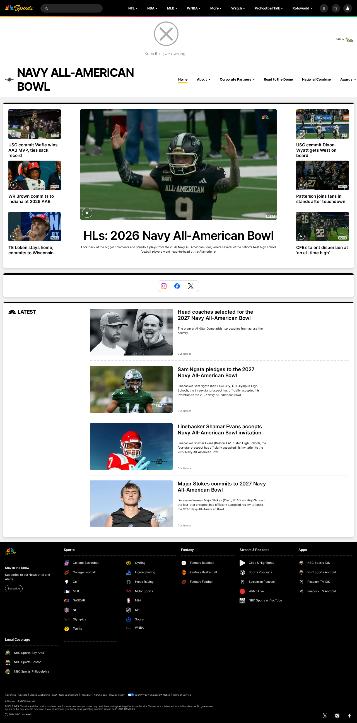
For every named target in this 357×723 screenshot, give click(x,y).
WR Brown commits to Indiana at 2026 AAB (31, 199)
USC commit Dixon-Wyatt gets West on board (316, 150)
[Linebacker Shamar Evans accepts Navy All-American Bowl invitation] (131, 446)
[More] (324, 8)
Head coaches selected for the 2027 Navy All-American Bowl (215, 315)
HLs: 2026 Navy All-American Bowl (178, 235)
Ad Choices (100, 694)
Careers (22, 694)
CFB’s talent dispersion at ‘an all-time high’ (322, 250)
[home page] (19, 8)
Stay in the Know (17, 568)
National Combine (316, 79)
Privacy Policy (117, 694)
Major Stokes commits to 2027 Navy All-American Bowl (222, 486)
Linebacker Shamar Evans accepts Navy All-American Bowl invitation (220, 429)
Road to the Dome (278, 79)
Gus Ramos (184, 353)
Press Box (86, 694)
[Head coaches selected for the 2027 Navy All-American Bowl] (131, 332)
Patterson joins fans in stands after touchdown (321, 199)
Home (183, 79)
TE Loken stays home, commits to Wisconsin (31, 250)
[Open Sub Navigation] (137, 8)
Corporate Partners (235, 79)
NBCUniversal (27, 701)
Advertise (10, 694)
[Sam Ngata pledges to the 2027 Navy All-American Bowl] (131, 389)
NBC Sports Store (68, 694)
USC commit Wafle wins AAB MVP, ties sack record (32, 150)
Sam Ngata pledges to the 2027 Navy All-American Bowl (216, 372)
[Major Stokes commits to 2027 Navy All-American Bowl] (131, 503)
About (202, 79)
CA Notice (164, 694)
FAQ (54, 694)
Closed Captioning (40, 694)
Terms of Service (182, 694)
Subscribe (14, 588)
